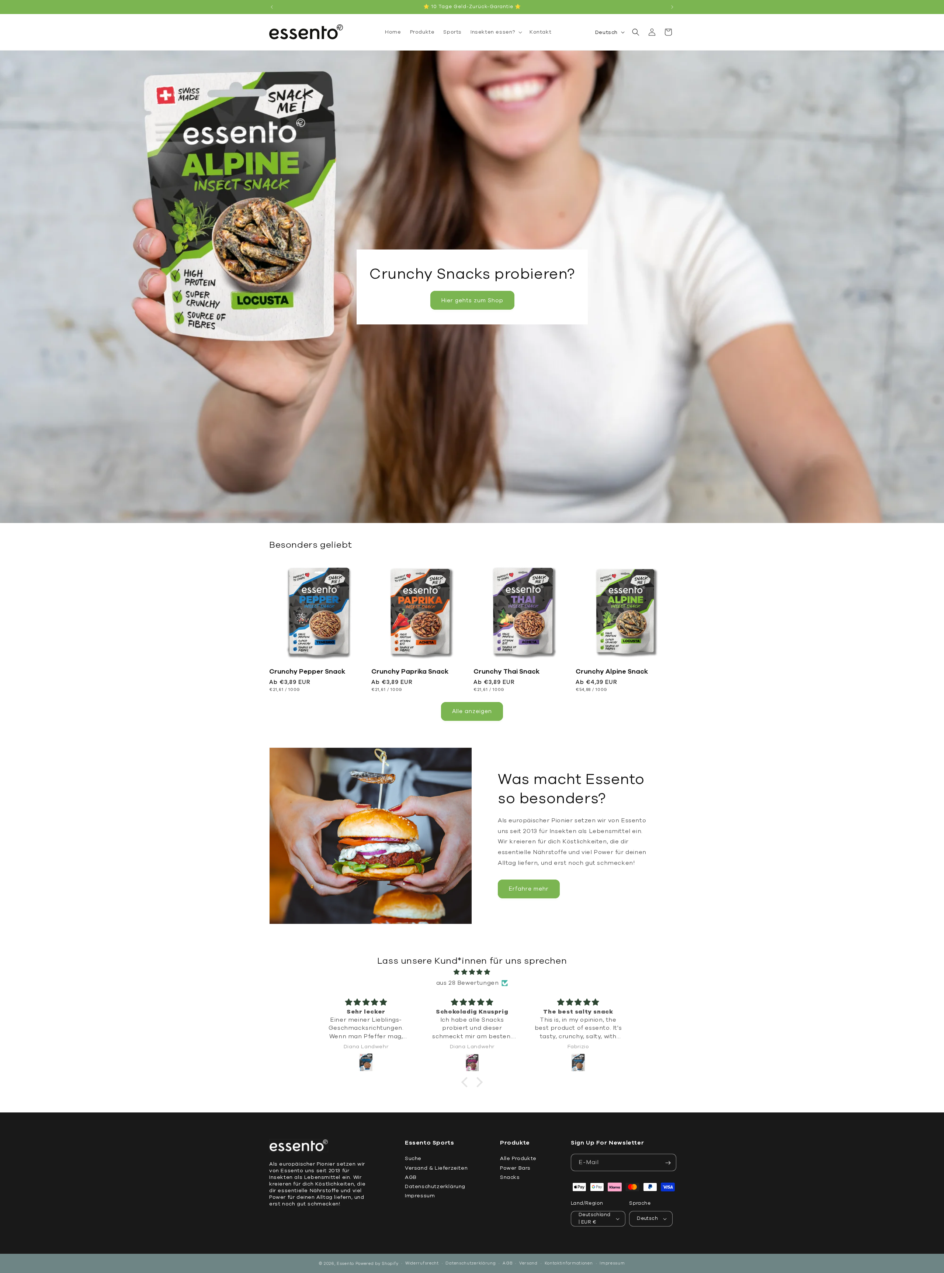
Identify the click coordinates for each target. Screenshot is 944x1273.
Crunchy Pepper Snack (307, 671)
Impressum (420, 1196)
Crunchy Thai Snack (506, 671)
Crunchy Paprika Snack (409, 671)
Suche (413, 1158)
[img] (472, 972)
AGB (411, 1177)
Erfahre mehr (529, 888)
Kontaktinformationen (569, 1263)
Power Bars (515, 1167)
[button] (495, 32)
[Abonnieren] (668, 1162)
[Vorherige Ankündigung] (272, 7)
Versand (528, 1263)
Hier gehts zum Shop (472, 300)
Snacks (510, 1177)
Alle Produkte (518, 1158)
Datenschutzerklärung (435, 1186)
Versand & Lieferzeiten (436, 1167)
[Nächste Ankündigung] (672, 7)
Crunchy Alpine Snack (612, 671)
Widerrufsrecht (422, 1263)
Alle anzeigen (472, 711)
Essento (345, 1263)
